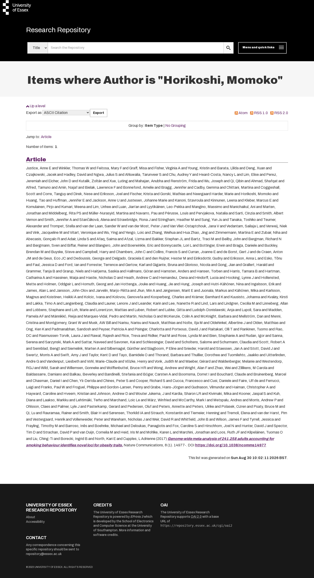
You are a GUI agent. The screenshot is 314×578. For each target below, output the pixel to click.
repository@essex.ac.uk (44, 554)
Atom (243, 113)
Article (46, 137)
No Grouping (175, 125)
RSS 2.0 (281, 113)
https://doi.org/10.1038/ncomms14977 (230, 445)
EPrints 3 (136, 516)
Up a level (37, 106)
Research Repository (58, 30)
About (30, 517)
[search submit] (228, 48)
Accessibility (35, 521)
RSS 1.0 (261, 113)
